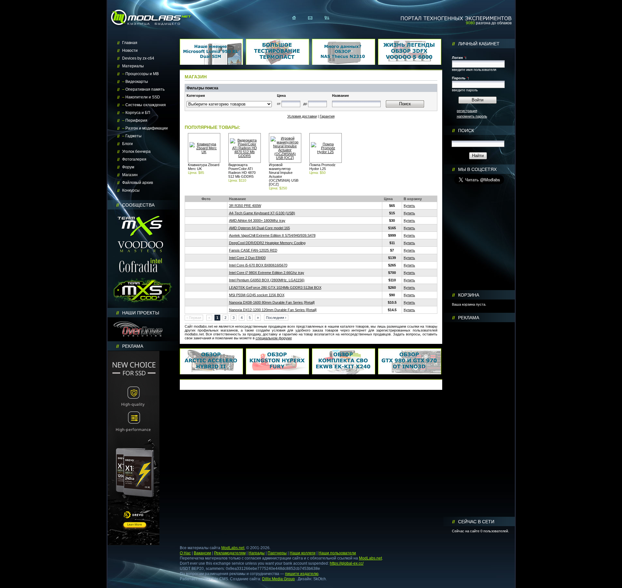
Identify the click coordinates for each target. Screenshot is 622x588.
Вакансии (202, 553)
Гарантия (327, 116)
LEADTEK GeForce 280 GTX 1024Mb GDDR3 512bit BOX (275, 287)
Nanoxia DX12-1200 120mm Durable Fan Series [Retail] (273, 310)
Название (340, 95)
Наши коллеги (303, 553)
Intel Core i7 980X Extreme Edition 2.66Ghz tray (266, 273)
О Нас (185, 553)
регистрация (467, 111)
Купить (409, 206)
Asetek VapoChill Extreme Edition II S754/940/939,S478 (272, 235)
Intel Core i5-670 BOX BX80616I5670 (258, 265)
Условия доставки (302, 116)
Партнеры (277, 553)
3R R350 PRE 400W (245, 206)
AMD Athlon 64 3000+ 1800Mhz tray (257, 220)
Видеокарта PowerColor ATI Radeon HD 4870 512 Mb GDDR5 (242, 170)
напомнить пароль (472, 116)
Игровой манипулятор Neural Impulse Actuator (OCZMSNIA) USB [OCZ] (283, 174)
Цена (281, 95)
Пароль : (460, 78)
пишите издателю (301, 573)
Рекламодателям (230, 553)
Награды (256, 553)
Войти (477, 99)
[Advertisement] (479, 419)
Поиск (405, 103)
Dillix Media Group (278, 579)
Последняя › (276, 318)
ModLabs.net (232, 548)
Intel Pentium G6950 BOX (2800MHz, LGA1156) (267, 280)
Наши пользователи (337, 553)
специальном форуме (274, 338)
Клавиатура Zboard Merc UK (203, 167)
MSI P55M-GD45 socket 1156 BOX (256, 295)
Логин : (459, 58)
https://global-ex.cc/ (346, 563)
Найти (478, 155)
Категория (196, 95)
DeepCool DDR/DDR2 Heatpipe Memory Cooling (267, 243)
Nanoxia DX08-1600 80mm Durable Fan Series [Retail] (272, 302)
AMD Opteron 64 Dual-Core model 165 (259, 228)
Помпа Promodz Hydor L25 (322, 167)
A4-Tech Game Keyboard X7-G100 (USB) (262, 213)
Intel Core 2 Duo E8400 (247, 258)
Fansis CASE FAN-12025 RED (253, 250)
